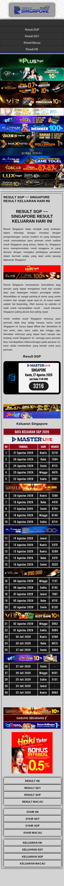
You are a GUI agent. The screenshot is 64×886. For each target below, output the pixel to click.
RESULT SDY (32, 788)
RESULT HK (32, 780)
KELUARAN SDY (32, 849)
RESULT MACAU (32, 801)
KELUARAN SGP (32, 856)
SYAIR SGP (32, 825)
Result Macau (32, 42)
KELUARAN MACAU (32, 863)
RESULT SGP (32, 794)
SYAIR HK (32, 811)
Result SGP (32, 29)
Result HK (32, 49)
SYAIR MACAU (32, 832)
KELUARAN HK (32, 842)
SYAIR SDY (33, 818)
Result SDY (32, 36)
